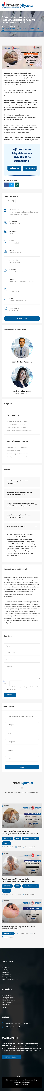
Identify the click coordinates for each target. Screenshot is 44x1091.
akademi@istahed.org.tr (18, 301)
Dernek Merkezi (14, 243)
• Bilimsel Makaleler (8, 1000)
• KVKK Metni (6, 1005)
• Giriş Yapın (6, 970)
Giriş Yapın (14, 168)
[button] (22, 724)
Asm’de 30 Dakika (15, 253)
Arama (22, 767)
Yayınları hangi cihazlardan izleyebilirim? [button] (17, 482)
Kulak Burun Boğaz (30, 838)
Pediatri (12, 272)
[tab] (22, 482)
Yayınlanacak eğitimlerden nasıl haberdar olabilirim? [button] (19, 516)
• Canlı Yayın (6, 968)
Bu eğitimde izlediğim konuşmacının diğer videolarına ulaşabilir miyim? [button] (20, 505)
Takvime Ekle (22, 318)
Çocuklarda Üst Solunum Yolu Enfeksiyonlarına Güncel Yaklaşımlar (18, 880)
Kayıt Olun (30, 168)
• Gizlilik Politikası (7, 1002)
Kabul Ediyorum (22, 1084)
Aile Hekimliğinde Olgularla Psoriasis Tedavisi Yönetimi (18, 927)
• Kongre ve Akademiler (10, 979)
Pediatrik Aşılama (20, 272)
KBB (17, 838)
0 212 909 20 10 (14, 291)
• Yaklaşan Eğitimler (8, 998)
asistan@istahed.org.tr (12, 1027)
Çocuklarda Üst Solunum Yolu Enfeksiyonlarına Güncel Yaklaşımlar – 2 (20, 832)
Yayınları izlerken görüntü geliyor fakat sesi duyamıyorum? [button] (19, 493)
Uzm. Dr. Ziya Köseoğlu (22, 362)
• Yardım (4, 1007)
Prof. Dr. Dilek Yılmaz (22, 391)
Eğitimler (12, 26)
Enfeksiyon (7, 838)
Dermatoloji (8, 933)
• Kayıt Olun (5, 972)
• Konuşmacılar (7, 977)
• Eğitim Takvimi (7, 995)
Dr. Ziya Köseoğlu (15, 262)
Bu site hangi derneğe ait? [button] (16, 526)
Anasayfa (4, 26)
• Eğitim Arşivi (6, 975)
